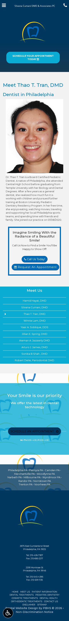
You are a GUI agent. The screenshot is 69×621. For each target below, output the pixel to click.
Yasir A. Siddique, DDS (34, 327)
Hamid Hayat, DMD (34, 300)
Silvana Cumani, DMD (34, 307)
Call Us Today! (35, 259)
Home (15, 591)
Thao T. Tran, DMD (34, 313)
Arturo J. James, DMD (34, 347)
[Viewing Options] (8, 613)
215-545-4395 (36, 576)
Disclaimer (28, 604)
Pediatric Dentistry (47, 594)
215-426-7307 (36, 555)
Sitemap (42, 604)
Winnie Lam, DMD (35, 320)
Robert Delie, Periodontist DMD (34, 360)
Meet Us (34, 290)
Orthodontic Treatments (26, 601)
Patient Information (44, 591)
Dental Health (49, 598)
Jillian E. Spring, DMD (34, 333)
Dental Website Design (21, 608)
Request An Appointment (37, 267)
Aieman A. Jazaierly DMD (34, 340)
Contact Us (51, 601)
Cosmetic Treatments (25, 598)
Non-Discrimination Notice (34, 612)
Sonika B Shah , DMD (34, 353)
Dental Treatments (22, 594)
